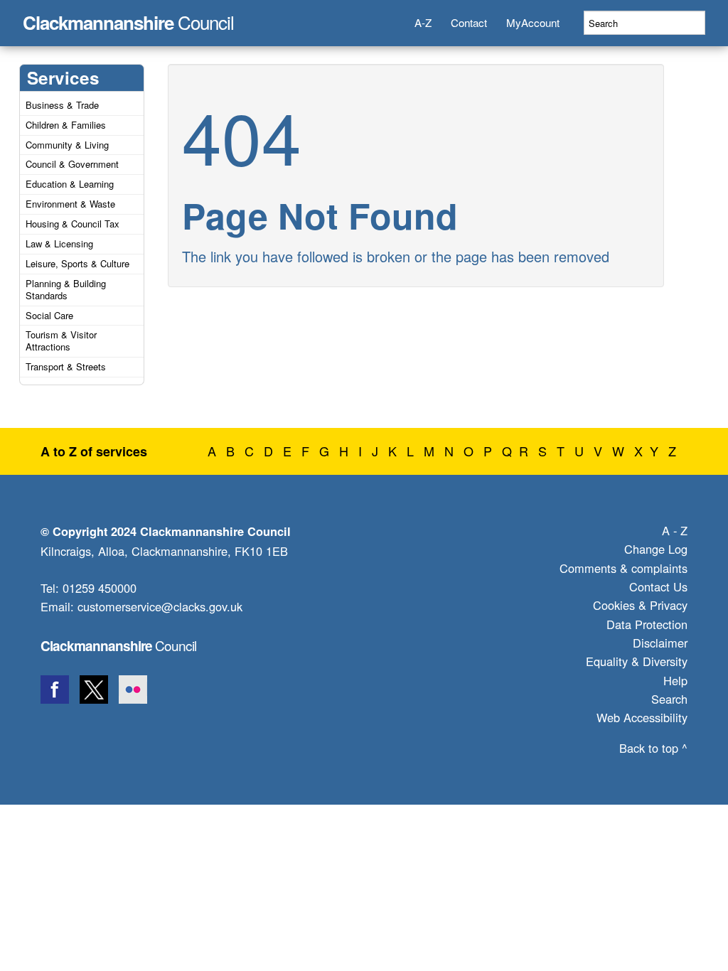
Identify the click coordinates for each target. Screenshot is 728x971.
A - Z (674, 530)
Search (669, 698)
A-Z (423, 22)
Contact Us (658, 586)
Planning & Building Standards (66, 289)
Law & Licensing (59, 243)
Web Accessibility (641, 717)
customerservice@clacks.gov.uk (159, 606)
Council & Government (72, 164)
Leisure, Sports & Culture (77, 263)
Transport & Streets (66, 366)
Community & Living (67, 144)
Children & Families (66, 125)
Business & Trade (62, 105)
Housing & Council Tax (72, 223)
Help (675, 680)
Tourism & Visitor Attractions (61, 340)
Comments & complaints (623, 567)
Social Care (49, 315)
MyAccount (533, 22)
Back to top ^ (653, 747)
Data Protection (646, 624)
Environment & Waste (70, 203)
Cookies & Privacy (640, 604)
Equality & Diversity (636, 661)
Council (128, 18)
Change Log (655, 548)
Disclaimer (660, 642)
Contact (469, 22)
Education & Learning (70, 184)
